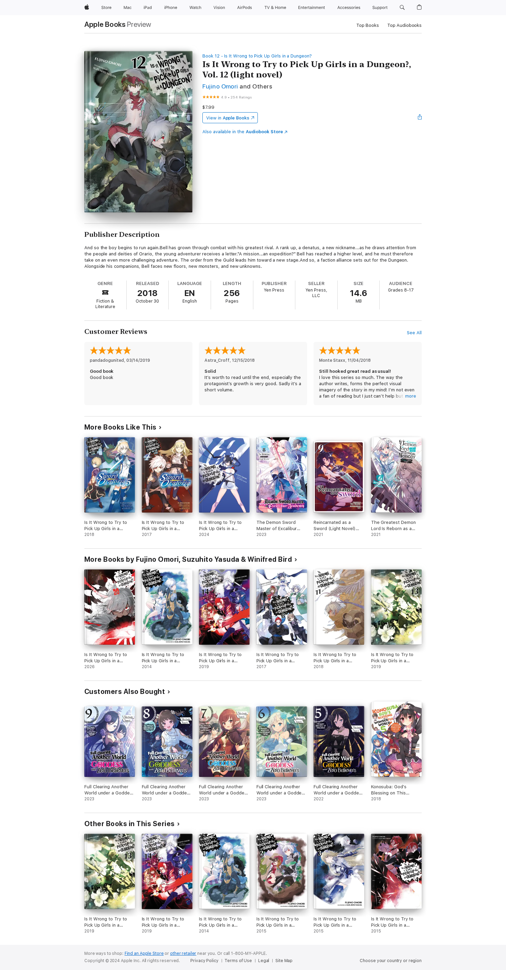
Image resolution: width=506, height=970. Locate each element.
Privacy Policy (204, 960)
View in (227, 117)
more (410, 396)
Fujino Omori (220, 86)
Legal (263, 960)
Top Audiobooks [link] (404, 25)
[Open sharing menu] (420, 117)
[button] (402, 7)
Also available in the (242, 131)
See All (414, 332)
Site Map (284, 960)
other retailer (183, 953)
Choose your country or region (391, 960)
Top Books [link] (367, 25)
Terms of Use (238, 960)
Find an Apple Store (144, 953)
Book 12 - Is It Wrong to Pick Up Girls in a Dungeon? (257, 56)
